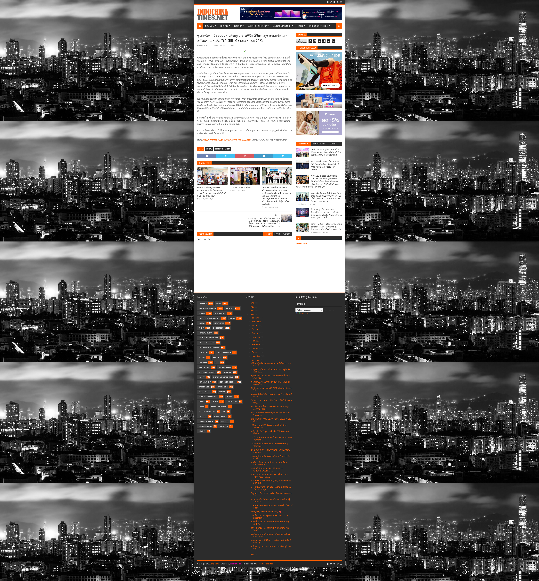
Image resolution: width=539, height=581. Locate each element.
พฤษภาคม (256, 344)
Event (201, 328)
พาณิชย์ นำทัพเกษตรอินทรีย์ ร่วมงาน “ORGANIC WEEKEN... (267, 469)
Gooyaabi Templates (264, 564)
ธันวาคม (256, 318)
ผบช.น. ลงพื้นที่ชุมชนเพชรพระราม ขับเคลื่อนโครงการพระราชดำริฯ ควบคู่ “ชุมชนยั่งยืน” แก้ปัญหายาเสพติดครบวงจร (211, 192)
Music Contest (205, 426)
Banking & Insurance (208, 397)
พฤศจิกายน (257, 322)
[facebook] (327, 2)
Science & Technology (257, 25)
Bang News (214, 564)
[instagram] (341, 2)
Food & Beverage (224, 353)
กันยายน (256, 329)
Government (220, 313)
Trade (201, 407)
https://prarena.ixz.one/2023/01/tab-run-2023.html (226, 140)
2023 (251, 314)
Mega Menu (209, 25)
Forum (201, 402)
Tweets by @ (301, 243)
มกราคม (256, 360)
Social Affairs (224, 367)
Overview (224, 426)
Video (215, 402)
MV (224, 411)
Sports (202, 313)
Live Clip (225, 421)
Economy (238, 25)
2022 (251, 555)
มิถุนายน (256, 341)
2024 (251, 311)
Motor (202, 357)
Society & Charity (222, 149)
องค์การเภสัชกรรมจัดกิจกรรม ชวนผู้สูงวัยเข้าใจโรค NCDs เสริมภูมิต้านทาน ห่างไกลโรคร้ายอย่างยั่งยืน (326, 227)
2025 (251, 307)
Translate (305, 313)
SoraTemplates (236, 564)
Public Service (220, 416)
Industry (203, 362)
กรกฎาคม (256, 337)
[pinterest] (337, 2)
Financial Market (219, 407)
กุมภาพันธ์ (256, 356)
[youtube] (334, 2)
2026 (251, 303)
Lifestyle (224, 25)
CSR (216, 362)
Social (300, 25)
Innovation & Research (209, 348)
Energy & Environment (282, 25)
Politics (202, 416)
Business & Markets (207, 308)
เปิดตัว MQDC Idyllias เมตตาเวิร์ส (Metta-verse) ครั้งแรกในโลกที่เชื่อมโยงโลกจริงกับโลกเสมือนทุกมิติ (326, 152)
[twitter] (331, 2)
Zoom (218, 303)
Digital (229, 397)
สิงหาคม (256, 333)
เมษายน (255, 348)
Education (203, 353)
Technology (231, 402)
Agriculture (204, 367)
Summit (202, 431)
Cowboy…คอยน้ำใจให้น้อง (241, 188)
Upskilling (223, 387)
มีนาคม (255, 352)
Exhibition (218, 328)
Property (217, 357)
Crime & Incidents (227, 382)
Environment (205, 382)
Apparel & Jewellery (207, 411)
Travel (232, 318)
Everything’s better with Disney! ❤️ (266, 512)
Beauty (202, 377)
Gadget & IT (204, 387)
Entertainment (205, 333)
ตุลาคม (255, 325)
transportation (206, 421)
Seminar (227, 372)
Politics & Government (318, 25)
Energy (222, 392)
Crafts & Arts (205, 392)
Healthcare (219, 323)
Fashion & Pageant (207, 372)
